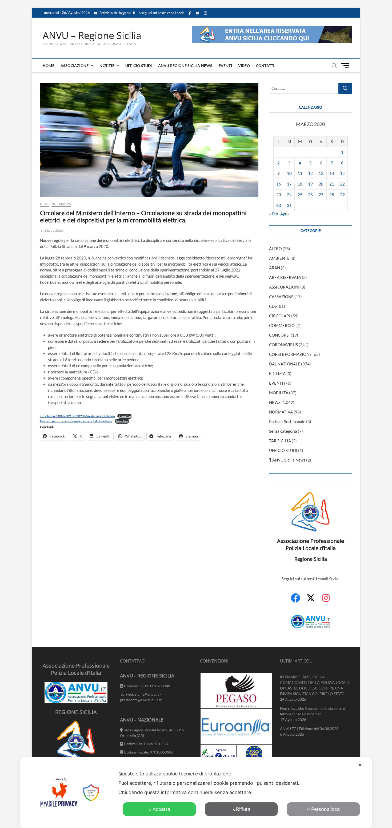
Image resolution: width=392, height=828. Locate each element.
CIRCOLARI (279, 315)
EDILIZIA (277, 373)
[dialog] (196, 792)
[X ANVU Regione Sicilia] (310, 600)
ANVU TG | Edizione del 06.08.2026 (309, 728)
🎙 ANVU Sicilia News (287, 460)
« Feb (273, 213)
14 (331, 173)
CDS (273, 306)
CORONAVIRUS (283, 344)
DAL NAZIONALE (284, 363)
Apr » (284, 213)
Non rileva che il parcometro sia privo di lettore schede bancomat (313, 711)
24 (289, 194)
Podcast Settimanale (287, 421)
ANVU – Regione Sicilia (92, 35)
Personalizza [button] (325, 809)
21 (331, 184)
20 (321, 184)
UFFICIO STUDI (138, 65)
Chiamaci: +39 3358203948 (146, 686)
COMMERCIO (282, 325)
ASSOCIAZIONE (75, 65)
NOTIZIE (106, 65)
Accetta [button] (161, 809)
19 (310, 184)
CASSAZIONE (281, 296)
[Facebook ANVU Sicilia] (295, 600)
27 (321, 194)
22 (342, 184)
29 (342, 194)
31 (289, 205)
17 (289, 184)
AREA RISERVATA (285, 277)
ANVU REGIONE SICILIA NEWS (185, 65)
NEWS (44, 204)
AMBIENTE (279, 258)
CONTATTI (265, 65)
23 (278, 194)
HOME (48, 65)
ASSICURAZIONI (284, 287)
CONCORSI (279, 335)
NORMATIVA (61, 204)
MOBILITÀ (278, 392)
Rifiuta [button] (243, 809)
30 (278, 205)
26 (310, 194)
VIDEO (244, 65)
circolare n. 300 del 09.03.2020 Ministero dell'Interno (77, 416)
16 (278, 184)
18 (300, 184)
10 (289, 173)
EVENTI (225, 65)
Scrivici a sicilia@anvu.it (117, 13)
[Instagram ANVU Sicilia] (325, 600)
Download (124, 416)
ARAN (274, 267)
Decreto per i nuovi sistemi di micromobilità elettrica (76, 421)
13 (321, 173)
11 (300, 173)
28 (331, 194)
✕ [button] (360, 765)
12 (310, 173)
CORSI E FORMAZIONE (290, 354)
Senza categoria (283, 431)
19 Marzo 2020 (51, 230)
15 (342, 173)
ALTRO (275, 248)
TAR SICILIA (280, 440)
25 (300, 194)
